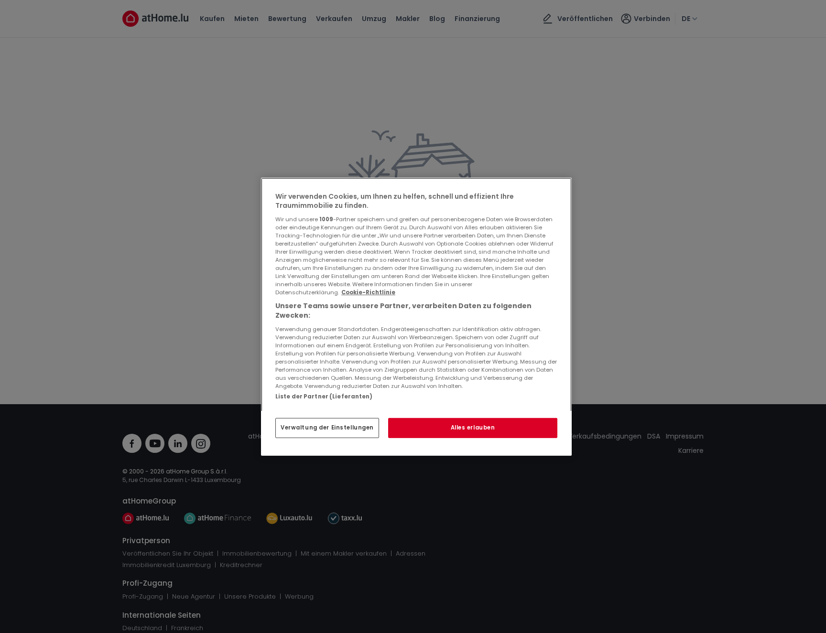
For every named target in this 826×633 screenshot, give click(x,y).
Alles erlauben (473, 427)
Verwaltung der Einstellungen (327, 427)
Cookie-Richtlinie (368, 292)
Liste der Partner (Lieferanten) (324, 396)
